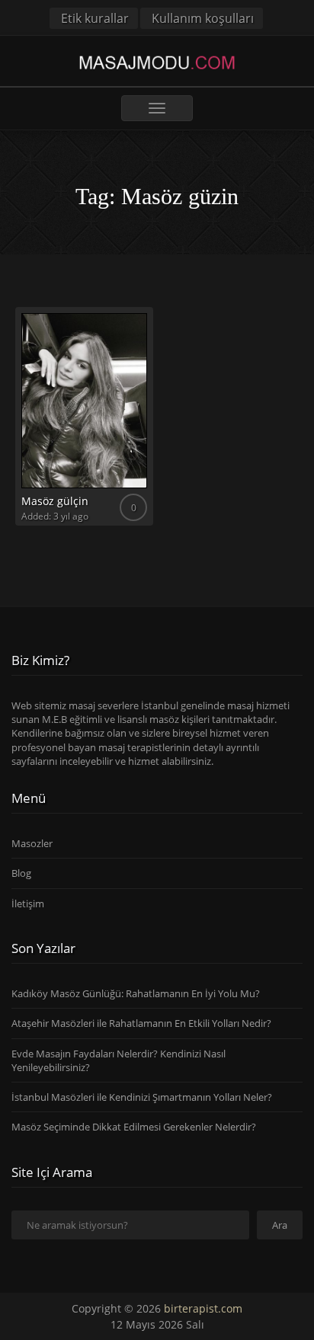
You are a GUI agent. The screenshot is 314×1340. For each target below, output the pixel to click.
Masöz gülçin (54, 501)
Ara (279, 1225)
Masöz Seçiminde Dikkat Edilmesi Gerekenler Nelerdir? (133, 1127)
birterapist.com (203, 1308)
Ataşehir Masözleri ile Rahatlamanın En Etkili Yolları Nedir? (141, 1023)
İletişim (27, 903)
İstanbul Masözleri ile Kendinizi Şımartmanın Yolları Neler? (141, 1097)
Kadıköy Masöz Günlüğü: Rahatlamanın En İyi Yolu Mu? (135, 993)
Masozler (32, 843)
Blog (21, 873)
